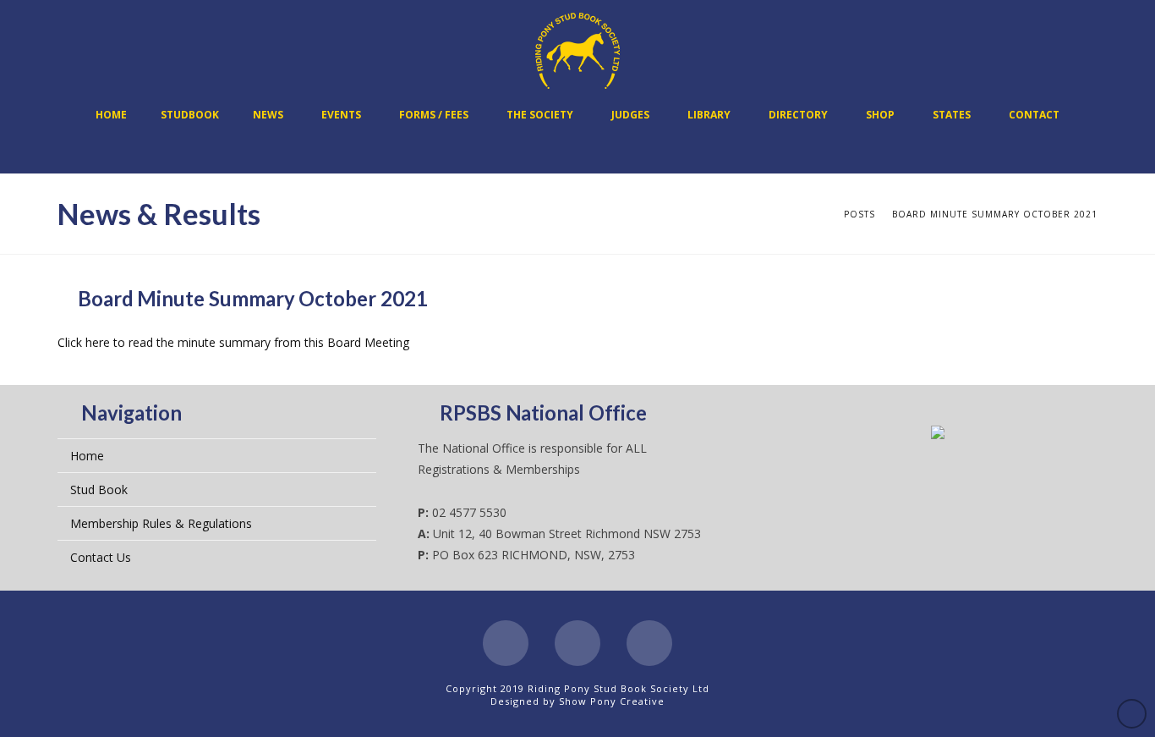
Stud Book (99, 489)
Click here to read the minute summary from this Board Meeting (233, 342)
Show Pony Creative (612, 701)
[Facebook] (505, 643)
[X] (577, 643)
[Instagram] (649, 643)
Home (87, 456)
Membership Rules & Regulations (161, 523)
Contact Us (100, 557)
